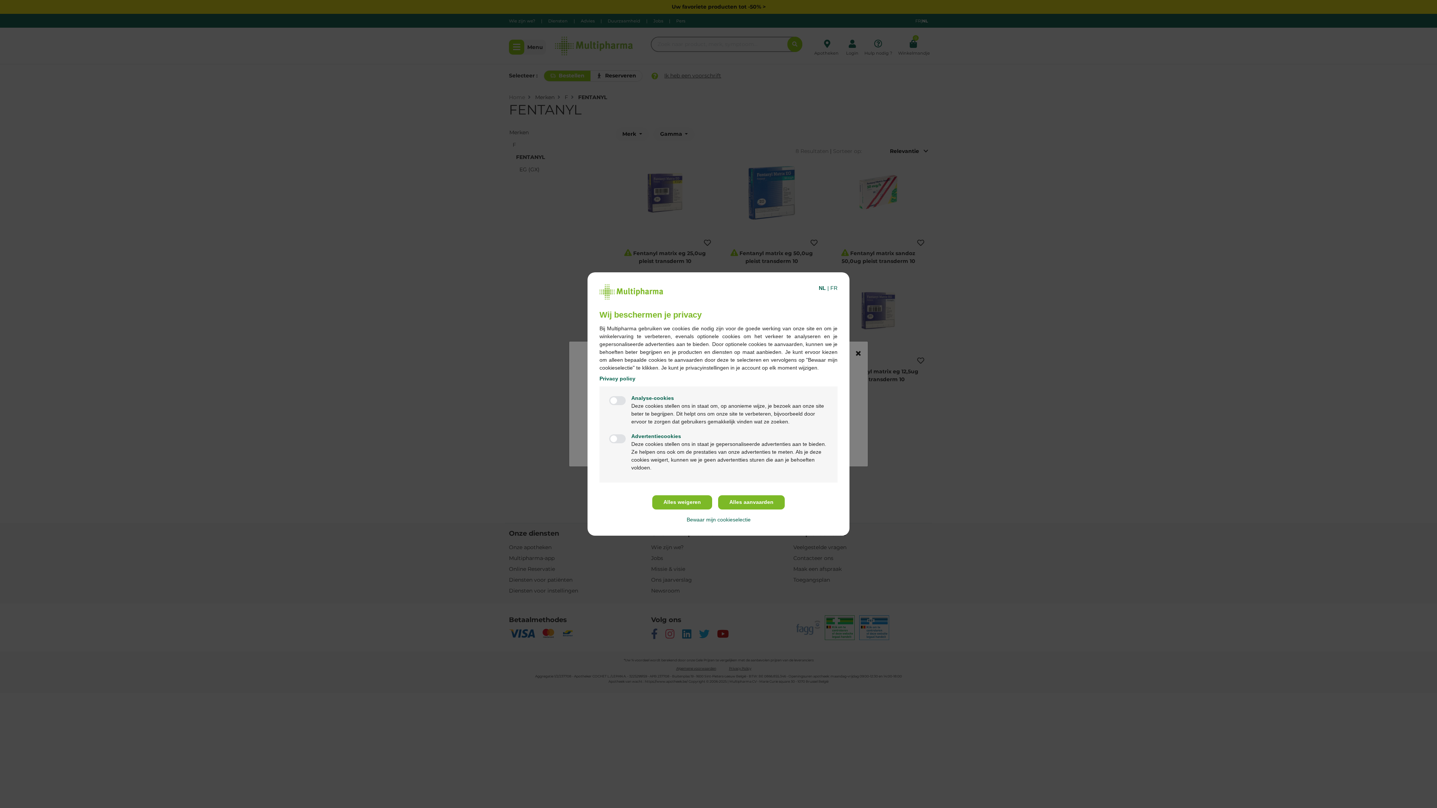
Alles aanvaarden (751, 502)
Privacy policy (617, 379)
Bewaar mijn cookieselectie (719, 520)
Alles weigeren (682, 502)
